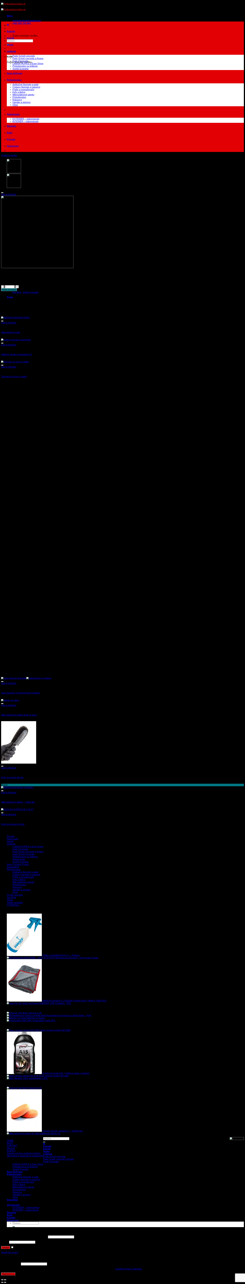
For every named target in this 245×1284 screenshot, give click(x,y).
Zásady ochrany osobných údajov (24, 1153)
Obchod (11, 1148)
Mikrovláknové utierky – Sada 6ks (18, 802)
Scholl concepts (15, 895)
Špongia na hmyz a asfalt (14, 376)
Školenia (11, 126)
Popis (10, 297)
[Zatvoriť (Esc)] (2, 1279)
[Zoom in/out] (5, 1279)
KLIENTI (11, 1151)
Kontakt (11, 139)
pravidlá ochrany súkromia (128, 1269)
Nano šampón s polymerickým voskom (20, 693)
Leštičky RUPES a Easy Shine (27, 63)
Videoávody (13, 114)
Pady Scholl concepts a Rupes (27, 58)
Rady (9, 133)
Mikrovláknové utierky (23, 95)
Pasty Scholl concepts (23, 56)
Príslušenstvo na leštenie (25, 66)
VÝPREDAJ (13, 905)
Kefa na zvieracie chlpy (13, 824)
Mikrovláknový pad (10, 332)
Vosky (10, 45)
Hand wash (12, 839)
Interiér (10, 38)
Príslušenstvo (14, 80)
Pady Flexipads (20, 61)
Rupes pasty (18, 859)
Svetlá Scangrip (20, 68)
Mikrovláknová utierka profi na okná (19, 715)
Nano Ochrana (14, 73)
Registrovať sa (8, 1274)
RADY (10, 1143)
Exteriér (11, 31)
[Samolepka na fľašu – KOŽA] (14, 172)
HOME (10, 1140)
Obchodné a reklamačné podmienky (25, 1156)
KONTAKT (12, 1145)
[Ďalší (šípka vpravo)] (5, 1282)
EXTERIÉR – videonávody (25, 119)
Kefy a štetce (18, 92)
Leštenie (11, 51)
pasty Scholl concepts (23, 854)
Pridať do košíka (9, 290)
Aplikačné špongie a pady (25, 84)
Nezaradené (13, 867)
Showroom (13, 146)
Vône (15, 105)
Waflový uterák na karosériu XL (16, 354)
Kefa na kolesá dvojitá (12, 777)
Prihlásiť (5, 1248)
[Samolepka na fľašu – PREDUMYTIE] (14, 187)
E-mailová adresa (10, 1264)
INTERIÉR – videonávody (25, 121)
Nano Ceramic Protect (18, 864)
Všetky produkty (9, 155)
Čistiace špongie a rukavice (26, 87)
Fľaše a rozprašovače (23, 89)
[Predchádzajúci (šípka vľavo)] (2, 1282)
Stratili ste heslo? (9, 1252)
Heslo (5, 1242)
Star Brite (16, 292)
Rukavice (17, 100)
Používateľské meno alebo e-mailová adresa (24, 1237)
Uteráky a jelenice (21, 102)
